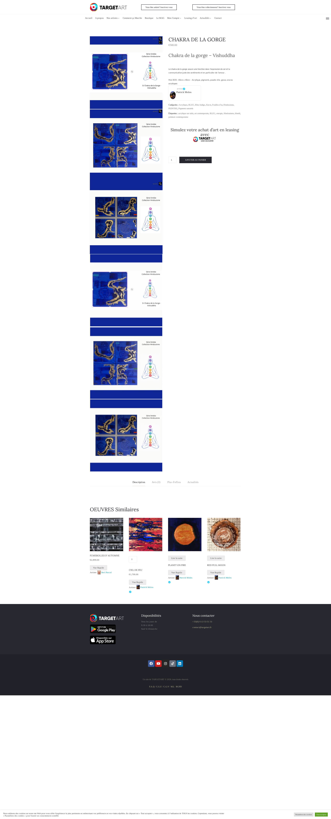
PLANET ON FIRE (177, 565)
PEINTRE (172, 108)
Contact (218, 18)
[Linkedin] (179, 663)
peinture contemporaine (178, 117)
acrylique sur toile (185, 113)
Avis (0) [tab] (156, 482)
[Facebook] (151, 663)
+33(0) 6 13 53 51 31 (202, 621)
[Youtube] (158, 663)
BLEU (191, 105)
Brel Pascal (106, 572)
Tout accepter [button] (321, 815)
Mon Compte (173, 18)
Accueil (88, 18)
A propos (99, 18)
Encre (208, 105)
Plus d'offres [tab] (174, 482)
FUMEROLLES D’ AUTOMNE (104, 555)
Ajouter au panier (195, 160)
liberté (237, 113)
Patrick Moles (183, 92)
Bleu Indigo (200, 105)
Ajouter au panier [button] (106, 548)
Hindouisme (228, 105)
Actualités (204, 18)
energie (219, 113)
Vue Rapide (98, 568)
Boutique (149, 18)
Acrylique (183, 105)
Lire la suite (177, 558)
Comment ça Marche (132, 18)
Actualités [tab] (192, 482)
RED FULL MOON (216, 565)
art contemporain (201, 113)
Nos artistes (112, 18)
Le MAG (160, 18)
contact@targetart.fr (202, 627)
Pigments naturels (185, 108)
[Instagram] (165, 663)
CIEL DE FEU (135, 570)
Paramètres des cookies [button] (303, 815)
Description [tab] (139, 482)
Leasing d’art (190, 18)
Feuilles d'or (217, 105)
